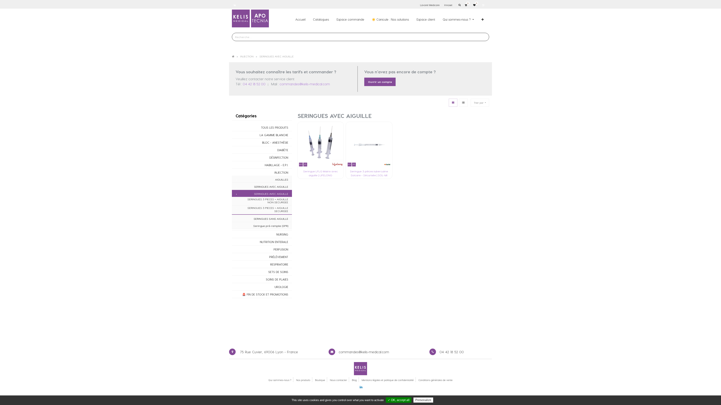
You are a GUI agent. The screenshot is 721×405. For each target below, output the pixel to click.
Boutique (320, 380)
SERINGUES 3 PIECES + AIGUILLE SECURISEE (267, 209)
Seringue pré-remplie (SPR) (270, 225)
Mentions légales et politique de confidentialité (388, 380)
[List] (463, 103)
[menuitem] (300, 19)
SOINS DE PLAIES (277, 279)
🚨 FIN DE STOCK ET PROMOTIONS (265, 294)
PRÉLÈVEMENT (278, 257)
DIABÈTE (282, 150)
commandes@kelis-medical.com (305, 84)
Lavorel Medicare (430, 5)
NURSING (282, 234)
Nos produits (303, 380)
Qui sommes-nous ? (279, 380)
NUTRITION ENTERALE (274, 242)
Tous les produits (274, 127)
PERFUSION (281, 249)
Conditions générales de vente (436, 380)
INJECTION (281, 172)
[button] (482, 19)
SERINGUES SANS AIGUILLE (271, 218)
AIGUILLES (281, 179)
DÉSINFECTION (278, 157)
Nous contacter (338, 380)
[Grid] (453, 103)
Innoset (448, 5)
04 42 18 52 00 (254, 84)
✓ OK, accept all (399, 400)
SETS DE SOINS (278, 272)
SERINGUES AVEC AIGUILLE (271, 186)
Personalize (423, 400)
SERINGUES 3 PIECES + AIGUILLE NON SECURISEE (267, 201)
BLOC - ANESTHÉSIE (275, 142)
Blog (354, 380)
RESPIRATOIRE (279, 264)
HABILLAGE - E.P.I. (276, 165)
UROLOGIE (281, 287)
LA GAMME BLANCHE (274, 135)
